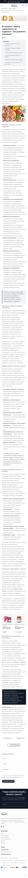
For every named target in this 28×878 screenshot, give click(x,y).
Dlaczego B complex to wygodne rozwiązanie (12, 49)
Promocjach (23, 2)
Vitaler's (6, 858)
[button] (1, 5)
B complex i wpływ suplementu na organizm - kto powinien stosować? (12, 11)
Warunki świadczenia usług (20, 860)
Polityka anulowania (6, 865)
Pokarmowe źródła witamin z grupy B (14, 59)
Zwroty (2, 840)
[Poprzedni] (23, 612)
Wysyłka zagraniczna (6, 839)
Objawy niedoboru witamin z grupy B (14, 52)
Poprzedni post (7, 738)
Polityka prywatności (13, 858)
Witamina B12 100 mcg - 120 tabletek (7, 628)
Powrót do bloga (14, 745)
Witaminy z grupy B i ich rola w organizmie (12, 44)
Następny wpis (21, 738)
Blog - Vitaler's (12, 8)
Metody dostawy (5, 835)
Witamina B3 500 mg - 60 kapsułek (19, 628)
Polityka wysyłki (5, 862)
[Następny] (25, 612)
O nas (2, 833)
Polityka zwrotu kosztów (7, 860)
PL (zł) (3, 869)
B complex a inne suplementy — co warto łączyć (13, 63)
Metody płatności (5, 837)
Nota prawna (22, 862)
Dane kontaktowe (14, 862)
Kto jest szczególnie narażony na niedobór (12, 56)
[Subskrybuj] (24, 804)
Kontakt (2, 842)
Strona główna (4, 8)
